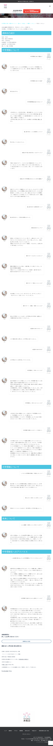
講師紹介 (10, 730)
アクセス (15, 730)
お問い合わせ (27, 730)
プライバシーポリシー (26, 734)
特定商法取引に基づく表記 (44, 730)
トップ (5, 730)
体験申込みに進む (26, 641)
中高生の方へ (34, 730)
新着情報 (21, 730)
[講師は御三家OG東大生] (6, 6)
